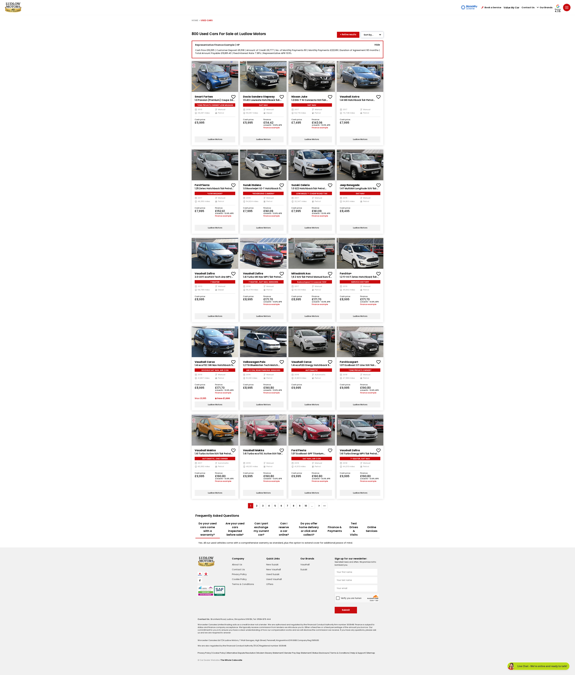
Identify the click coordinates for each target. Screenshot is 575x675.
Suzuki (303, 569)
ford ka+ (346, 273)
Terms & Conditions (243, 584)
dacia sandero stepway (259, 96)
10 (306, 505)
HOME (195, 20)
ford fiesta (202, 185)
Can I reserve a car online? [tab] (284, 529)
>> (324, 505)
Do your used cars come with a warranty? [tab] (208, 529)
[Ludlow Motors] (13, 7)
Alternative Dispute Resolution (241, 652)
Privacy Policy (239, 574)
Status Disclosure (320, 652)
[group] (215, 76)
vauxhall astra (349, 96)
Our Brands (546, 7)
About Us (237, 564)
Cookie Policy (239, 579)
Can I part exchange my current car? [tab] (261, 529)
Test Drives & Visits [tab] (353, 529)
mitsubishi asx (301, 273)
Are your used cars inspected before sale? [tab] (235, 529)
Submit (346, 610)
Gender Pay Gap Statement (297, 652)
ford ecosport (349, 362)
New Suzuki (272, 564)
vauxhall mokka (205, 450)
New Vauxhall (273, 569)
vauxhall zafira (205, 273)
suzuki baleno (252, 185)
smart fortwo (204, 96)
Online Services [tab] (371, 529)
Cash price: (200, 120)
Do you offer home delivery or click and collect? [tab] (309, 529)
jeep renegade (350, 185)
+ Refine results (348, 34)
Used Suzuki (272, 574)
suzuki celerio (300, 185)
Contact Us (528, 7)
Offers (269, 584)
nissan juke (299, 96)
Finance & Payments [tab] (335, 529)
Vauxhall (305, 564)
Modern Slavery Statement (270, 652)
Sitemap (371, 652)
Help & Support (358, 652)
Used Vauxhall (274, 579)
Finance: (267, 120)
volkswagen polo (254, 362)
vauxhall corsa (205, 362)
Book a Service (493, 7)
